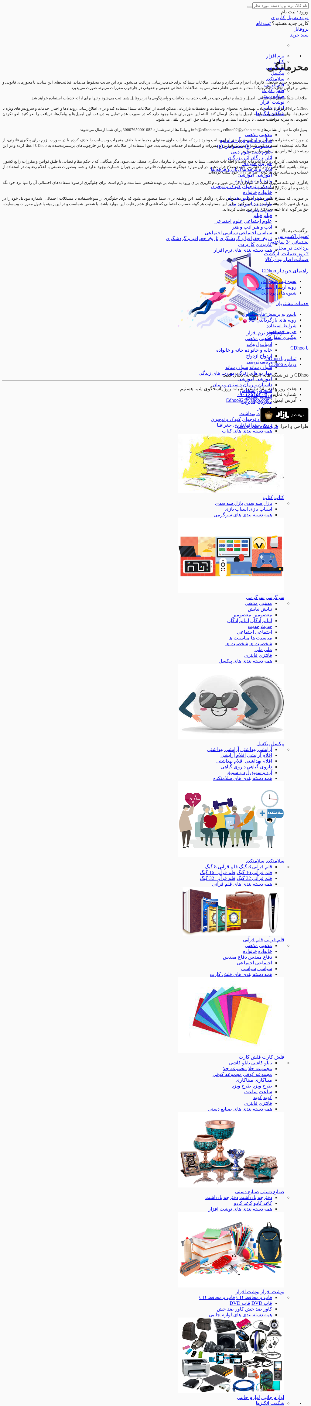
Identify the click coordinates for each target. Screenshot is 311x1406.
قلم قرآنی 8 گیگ (255, 866)
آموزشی (263, 174)
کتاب (279, 497)
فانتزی (265, 655)
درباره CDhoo (282, 364)
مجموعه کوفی (257, 1074)
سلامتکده (274, 78)
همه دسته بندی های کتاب (247, 430)
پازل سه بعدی (258, 503)
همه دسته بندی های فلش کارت (241, 974)
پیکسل (277, 73)
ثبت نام (263, 23)
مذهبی (265, 134)
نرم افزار (275, 55)
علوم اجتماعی (258, 221)
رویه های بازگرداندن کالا (272, 319)
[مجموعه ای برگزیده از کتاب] (231, 491)
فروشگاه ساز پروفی (257, 426)
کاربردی (264, 244)
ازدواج (252, 355)
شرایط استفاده (281, 325)
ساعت (265, 1091)
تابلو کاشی (261, 1062)
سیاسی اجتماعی (255, 232)
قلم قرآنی (274, 939)
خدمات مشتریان (292, 303)
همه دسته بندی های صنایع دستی (240, 1108)
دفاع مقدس (260, 957)
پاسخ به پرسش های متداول (269, 314)
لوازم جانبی (272, 1397)
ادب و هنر (262, 226)
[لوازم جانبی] (231, 1391)
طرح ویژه (262, 1085)
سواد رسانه (260, 367)
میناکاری (263, 1080)
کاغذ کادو (263, 1203)
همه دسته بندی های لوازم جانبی (240, 1314)
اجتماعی (263, 632)
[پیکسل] (231, 737)
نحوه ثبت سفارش (278, 281)
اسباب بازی (260, 509)
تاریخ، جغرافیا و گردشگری (246, 238)
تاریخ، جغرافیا (230, 425)
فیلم (267, 215)
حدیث (266, 626)
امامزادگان (261, 620)
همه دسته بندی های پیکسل (245, 660)
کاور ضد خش (258, 1308)
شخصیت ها (260, 643)
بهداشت (247, 413)
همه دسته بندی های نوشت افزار (240, 1208)
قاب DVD (261, 1303)
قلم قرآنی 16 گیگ (254, 872)
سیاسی (264, 968)
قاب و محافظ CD (254, 1297)
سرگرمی (275, 597)
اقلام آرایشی (259, 755)
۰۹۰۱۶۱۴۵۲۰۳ (252, 394)
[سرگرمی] (231, 591)
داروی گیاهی (259, 766)
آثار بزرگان (261, 157)
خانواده (265, 192)
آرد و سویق (261, 772)
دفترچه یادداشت (255, 1197)
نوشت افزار (272, 102)
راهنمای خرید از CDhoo (285, 270)
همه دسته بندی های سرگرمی (243, 514)
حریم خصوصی (281, 331)
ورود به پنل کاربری (290, 17)
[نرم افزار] (231, 326)
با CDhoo (299, 347)
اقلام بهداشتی (258, 760)
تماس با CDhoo (280, 358)
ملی (268, 649)
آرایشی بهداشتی (256, 749)
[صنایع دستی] (231, 1185)
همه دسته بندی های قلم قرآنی (242, 884)
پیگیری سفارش (280, 337)
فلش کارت (273, 90)
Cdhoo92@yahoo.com (247, 400)
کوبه (267, 1097)
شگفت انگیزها (270, 1403)
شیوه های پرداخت (278, 292)
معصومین (262, 614)
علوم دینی (241, 151)
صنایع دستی (272, 1191)
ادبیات (266, 344)
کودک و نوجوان (226, 186)
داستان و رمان (257, 384)
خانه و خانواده (258, 350)
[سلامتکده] (231, 855)
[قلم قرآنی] (231, 933)
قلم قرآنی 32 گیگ (254, 878)
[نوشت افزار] (231, 1285)
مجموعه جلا (260, 1068)
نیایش (266, 609)
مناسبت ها (261, 637)
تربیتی (266, 361)
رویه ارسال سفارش (276, 287)
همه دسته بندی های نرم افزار (243, 250)
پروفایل (301, 29)
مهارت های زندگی (217, 373)
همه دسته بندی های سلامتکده (242, 778)
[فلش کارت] (231, 1051)
